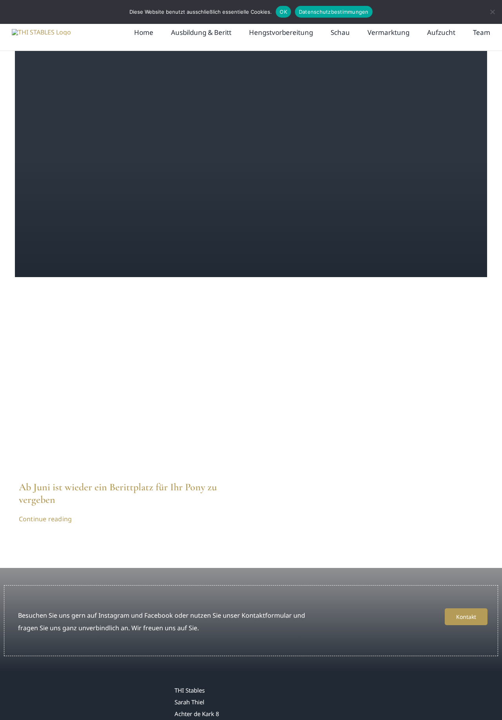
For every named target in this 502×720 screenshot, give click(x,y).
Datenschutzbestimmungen (334, 12)
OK (283, 12)
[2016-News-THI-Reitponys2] (127, 303)
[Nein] (492, 12)
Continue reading (45, 519)
